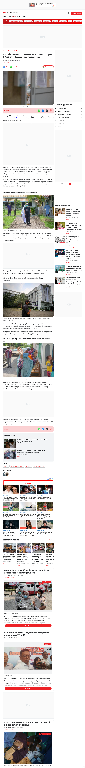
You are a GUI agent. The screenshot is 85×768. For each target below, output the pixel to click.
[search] (69, 13)
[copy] (51, 110)
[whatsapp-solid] (39, 110)
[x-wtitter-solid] (47, 110)
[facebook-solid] (43, 110)
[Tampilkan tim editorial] (53, 474)
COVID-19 (13, 118)
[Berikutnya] (54, 549)
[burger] (81, 16)
